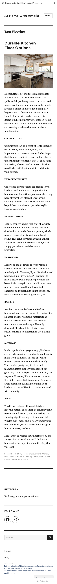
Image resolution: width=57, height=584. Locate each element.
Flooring (28, 457)
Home (35, 457)
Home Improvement (32, 454)
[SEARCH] (50, 537)
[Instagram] (15, 519)
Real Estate (9, 457)
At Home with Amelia (21, 16)
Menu (48, 16)
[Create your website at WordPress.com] (28, 3)
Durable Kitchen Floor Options (20, 45)
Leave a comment (20, 459)
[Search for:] (25, 537)
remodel (18, 457)
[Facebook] (7, 519)
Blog (6, 557)
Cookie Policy (9, 573)
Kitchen (45, 454)
